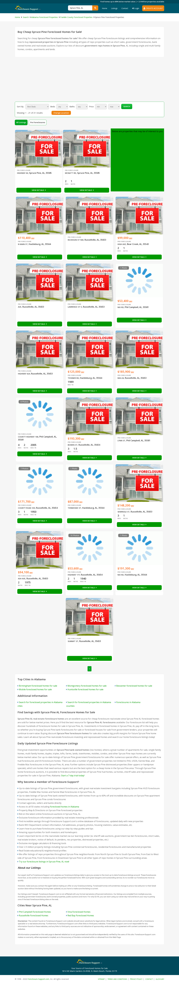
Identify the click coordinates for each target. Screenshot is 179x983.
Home (104, 8)
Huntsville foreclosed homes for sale (85, 689)
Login (136, 8)
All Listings (21, 122)
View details (38, 190)
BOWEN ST (72, 445)
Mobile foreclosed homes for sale (35, 689)
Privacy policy (136, 979)
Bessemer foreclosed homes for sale (134, 685)
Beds (52, 106)
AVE (19, 307)
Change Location (61, 113)
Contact (124, 8)
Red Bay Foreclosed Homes (80, 915)
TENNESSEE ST (74, 508)
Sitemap (101, 979)
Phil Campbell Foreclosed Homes (35, 911)
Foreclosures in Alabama (128, 702)
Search (126, 106)
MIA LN (121, 378)
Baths (72, 106)
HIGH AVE (122, 244)
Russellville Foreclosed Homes (33, 915)
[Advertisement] (89, 79)
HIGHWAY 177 (74, 575)
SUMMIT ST (73, 641)
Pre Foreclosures (37, 122)
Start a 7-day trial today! (72, 775)
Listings (114, 8)
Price (91, 106)
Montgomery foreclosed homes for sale (87, 685)
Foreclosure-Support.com (38, 979)
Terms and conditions (117, 979)
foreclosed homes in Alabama (64, 806)
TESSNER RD (73, 378)
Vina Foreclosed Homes (78, 911)
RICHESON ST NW (75, 240)
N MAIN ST (23, 244)
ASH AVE (21, 578)
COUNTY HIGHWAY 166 (28, 437)
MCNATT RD (70, 173)
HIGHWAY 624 (24, 373)
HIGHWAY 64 (22, 173)
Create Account (154, 8)
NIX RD (121, 307)
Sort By (20, 106)
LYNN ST (121, 440)
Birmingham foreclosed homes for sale (38, 685)
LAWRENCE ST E (75, 307)
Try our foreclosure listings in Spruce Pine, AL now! (44, 861)
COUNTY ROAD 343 (26, 508)
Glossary (160, 979)
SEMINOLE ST (124, 511)
